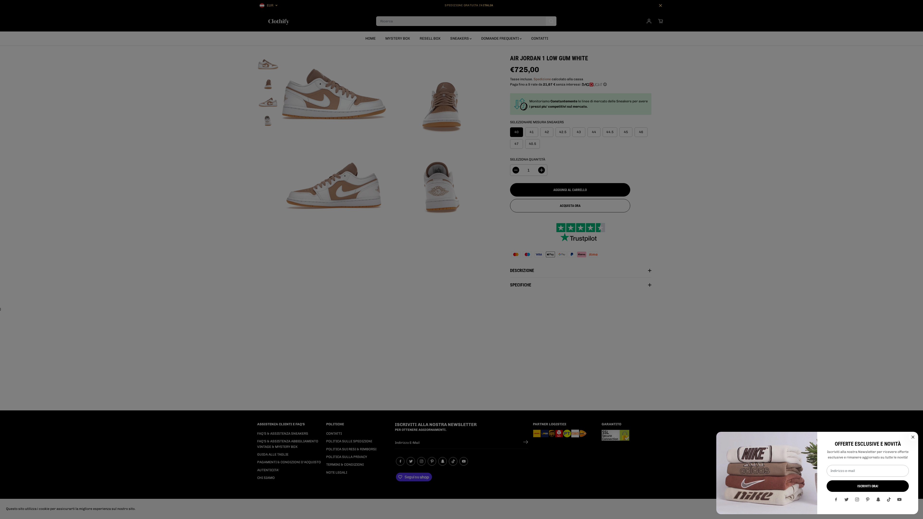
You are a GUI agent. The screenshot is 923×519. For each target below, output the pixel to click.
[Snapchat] (878, 499)
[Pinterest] (867, 499)
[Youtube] (899, 499)
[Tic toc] (889, 499)
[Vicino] (913, 437)
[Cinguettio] (846, 499)
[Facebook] (836, 499)
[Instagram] (857, 499)
